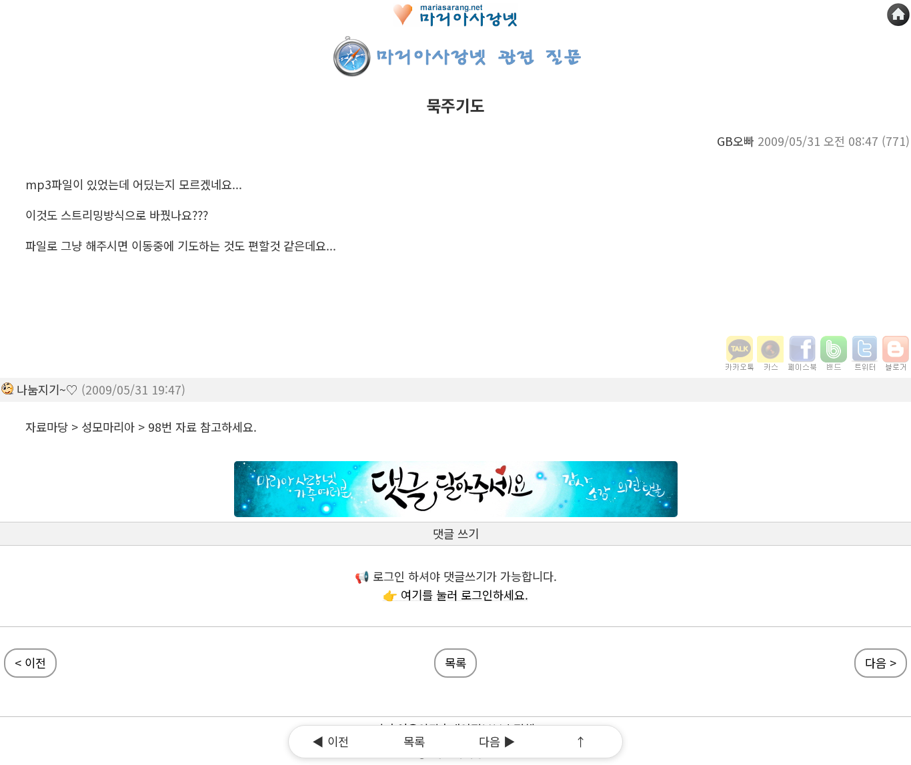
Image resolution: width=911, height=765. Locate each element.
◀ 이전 (330, 741)
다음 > (880, 662)
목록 (455, 662)
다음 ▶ (497, 741)
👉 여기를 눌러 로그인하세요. (455, 594)
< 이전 (30, 662)
